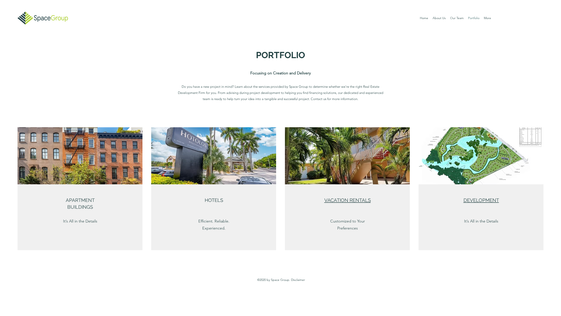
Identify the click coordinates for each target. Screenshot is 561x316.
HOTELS (214, 200)
